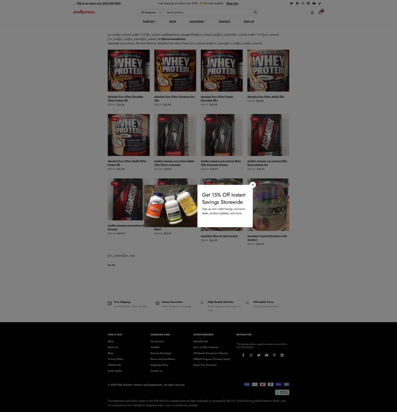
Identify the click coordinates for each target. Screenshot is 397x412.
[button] (253, 185)
